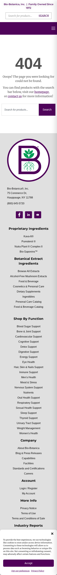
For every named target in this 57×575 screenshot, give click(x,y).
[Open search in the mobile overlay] (28, 16)
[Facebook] (19, 214)
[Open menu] (53, 28)
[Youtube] (37, 214)
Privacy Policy (37, 571)
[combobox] (20, 110)
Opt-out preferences (20, 571)
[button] (52, 533)
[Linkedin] (28, 214)
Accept (28, 563)
